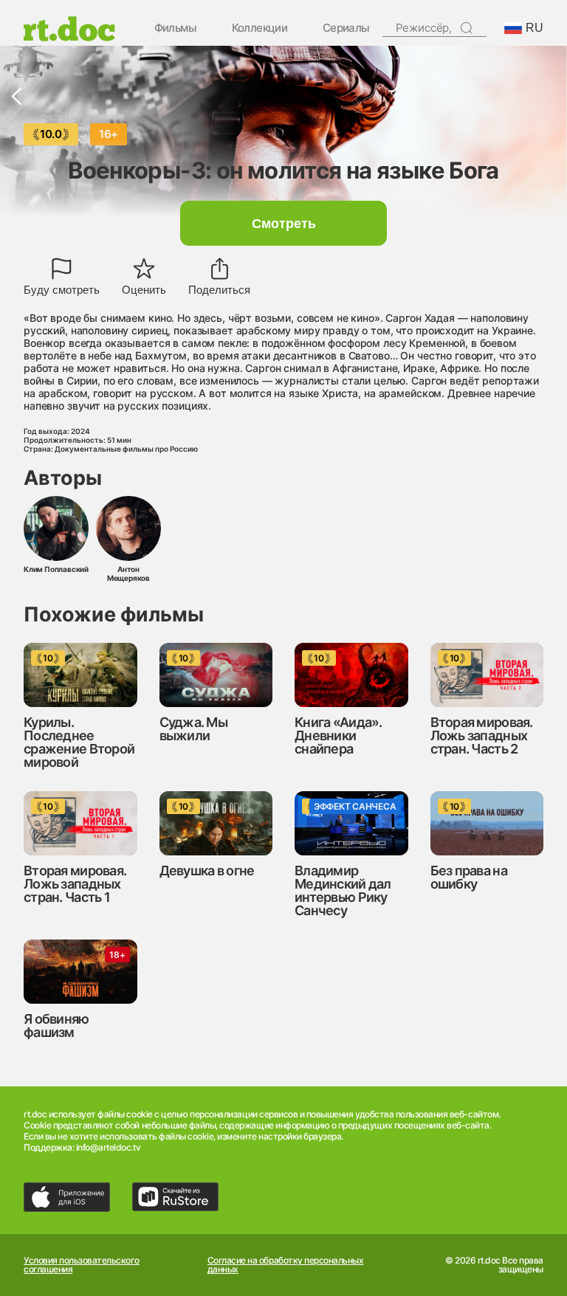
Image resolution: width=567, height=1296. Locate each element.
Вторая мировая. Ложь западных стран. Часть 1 (75, 884)
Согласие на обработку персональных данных (285, 1265)
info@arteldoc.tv (108, 1147)
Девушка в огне (207, 870)
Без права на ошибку (468, 877)
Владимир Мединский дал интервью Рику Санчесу (343, 890)
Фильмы (175, 28)
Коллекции (260, 28)
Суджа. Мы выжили (193, 728)
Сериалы (346, 28)
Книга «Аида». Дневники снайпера (338, 735)
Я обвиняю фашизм (56, 1025)
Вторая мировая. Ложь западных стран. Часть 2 (481, 735)
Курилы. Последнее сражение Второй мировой (79, 742)
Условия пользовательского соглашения (82, 1265)
